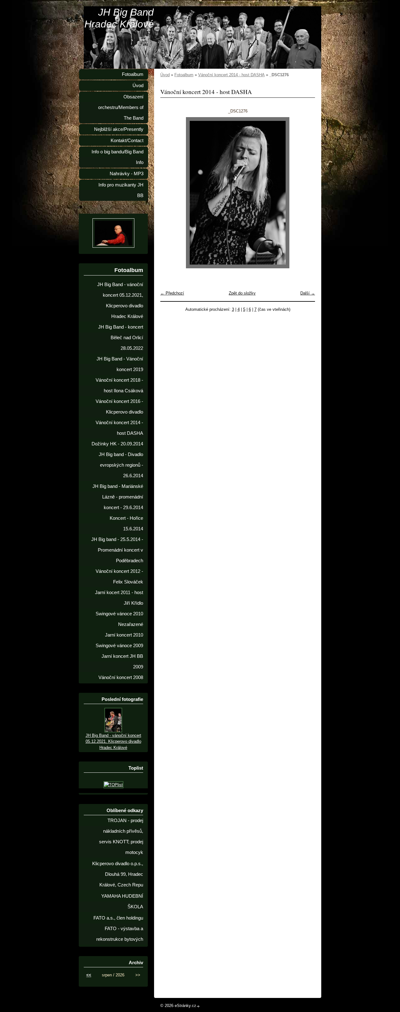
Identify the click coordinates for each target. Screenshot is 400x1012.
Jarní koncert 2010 (124, 634)
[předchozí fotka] (170, 192)
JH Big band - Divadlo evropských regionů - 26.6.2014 (121, 465)
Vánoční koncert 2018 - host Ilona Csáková (119, 385)
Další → (307, 293)
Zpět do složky (242, 293)
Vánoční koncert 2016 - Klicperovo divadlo (119, 406)
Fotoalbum (183, 74)
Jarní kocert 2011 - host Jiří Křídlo (119, 598)
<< (88, 975)
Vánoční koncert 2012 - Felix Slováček (119, 576)
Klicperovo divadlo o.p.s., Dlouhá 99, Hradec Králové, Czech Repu (117, 874)
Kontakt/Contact (127, 140)
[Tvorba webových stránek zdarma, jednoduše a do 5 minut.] (198, 1006)
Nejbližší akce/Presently (118, 129)
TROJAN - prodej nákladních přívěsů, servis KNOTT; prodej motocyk (121, 836)
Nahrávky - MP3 (126, 173)
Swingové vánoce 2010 (119, 613)
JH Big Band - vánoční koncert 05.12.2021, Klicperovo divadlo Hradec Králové (120, 300)
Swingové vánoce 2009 (119, 645)
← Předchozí (172, 293)
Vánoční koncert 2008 (120, 677)
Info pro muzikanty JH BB (120, 190)
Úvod (165, 74)
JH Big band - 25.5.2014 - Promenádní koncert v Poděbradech (117, 550)
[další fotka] (305, 192)
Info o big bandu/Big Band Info (117, 157)
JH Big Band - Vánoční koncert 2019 (120, 364)
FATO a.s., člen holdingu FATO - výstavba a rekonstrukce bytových (118, 928)
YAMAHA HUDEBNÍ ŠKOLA (122, 901)
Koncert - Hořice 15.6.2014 (126, 523)
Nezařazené (130, 624)
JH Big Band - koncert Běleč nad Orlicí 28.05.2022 (120, 338)
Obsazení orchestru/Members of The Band (120, 107)
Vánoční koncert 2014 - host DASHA (231, 74)
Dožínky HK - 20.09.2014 (117, 443)
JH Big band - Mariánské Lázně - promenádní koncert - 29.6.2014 (117, 497)
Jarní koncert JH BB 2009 (122, 661)
